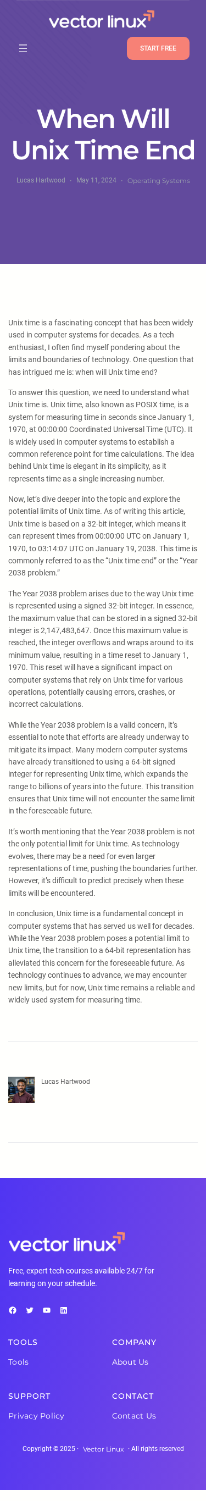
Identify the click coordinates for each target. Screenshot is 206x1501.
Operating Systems (158, 180)
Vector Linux (103, 1449)
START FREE (158, 48)
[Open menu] (23, 48)
